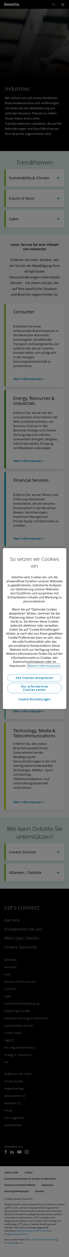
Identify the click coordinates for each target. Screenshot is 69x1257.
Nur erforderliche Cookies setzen (34, 688)
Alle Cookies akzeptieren (34, 678)
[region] (34, 628)
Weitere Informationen (43, 666)
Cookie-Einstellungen (34, 699)
